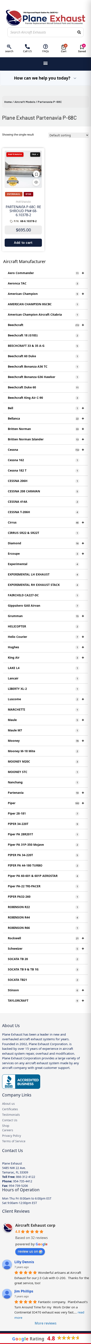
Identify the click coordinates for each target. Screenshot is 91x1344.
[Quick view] (36, 182)
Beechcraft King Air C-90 (43, 398)
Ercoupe (46, 553)
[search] (9, 46)
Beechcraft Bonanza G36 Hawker (43, 377)
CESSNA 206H (43, 481)
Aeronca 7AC (43, 283)
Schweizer (46, 948)
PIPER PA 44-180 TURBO (43, 865)
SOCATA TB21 (43, 980)
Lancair (43, 678)
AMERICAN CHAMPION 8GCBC (43, 304)
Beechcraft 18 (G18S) (43, 335)
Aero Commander (46, 273)
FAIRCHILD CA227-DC (43, 595)
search (9, 51)
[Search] (79, 32)
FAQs (45, 51)
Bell (46, 408)
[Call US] (27, 46)
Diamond (46, 543)
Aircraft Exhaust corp (35, 1225)
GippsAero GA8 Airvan (43, 605)
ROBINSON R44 (43, 917)
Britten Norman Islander (46, 439)
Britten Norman (46, 429)
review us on (28, 1251)
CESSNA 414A (43, 502)
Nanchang (43, 782)
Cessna (46, 449)
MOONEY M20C (43, 761)
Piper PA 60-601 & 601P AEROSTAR (43, 876)
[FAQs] (45, 46)
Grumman (46, 616)
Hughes (46, 647)
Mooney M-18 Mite (43, 751)
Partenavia (46, 792)
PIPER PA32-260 (43, 897)
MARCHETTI (43, 709)
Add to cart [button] (23, 243)
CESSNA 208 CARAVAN (43, 491)
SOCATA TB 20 (43, 959)
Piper (46, 803)
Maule (46, 720)
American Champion (46, 294)
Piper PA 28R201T (43, 834)
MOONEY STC (43, 772)
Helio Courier (46, 637)
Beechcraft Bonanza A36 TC (43, 366)
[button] (45, 62)
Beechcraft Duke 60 (43, 387)
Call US (27, 51)
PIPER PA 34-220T (43, 855)
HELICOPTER (43, 626)
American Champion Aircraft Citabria (43, 314)
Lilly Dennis (24, 1262)
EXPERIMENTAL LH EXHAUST (43, 574)
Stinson (46, 990)
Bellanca (46, 418)
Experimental (43, 564)
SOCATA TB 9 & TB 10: (43, 969)
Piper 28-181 (43, 813)
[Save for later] (36, 174)
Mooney (46, 740)
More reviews (46, 1323)
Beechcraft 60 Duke (43, 356)
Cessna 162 (43, 460)
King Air (46, 657)
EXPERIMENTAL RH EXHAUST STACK (43, 585)
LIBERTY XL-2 (43, 689)
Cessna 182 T (43, 470)
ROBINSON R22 (43, 907)
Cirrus (46, 522)
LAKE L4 (43, 668)
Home (8, 102)
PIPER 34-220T (43, 824)
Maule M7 (43, 730)
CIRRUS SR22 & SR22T (43, 533)
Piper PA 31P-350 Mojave (43, 845)
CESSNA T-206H (43, 512)
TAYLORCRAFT (46, 1000)
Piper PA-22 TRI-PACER (43, 886)
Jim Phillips (23, 1291)
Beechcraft (46, 325)
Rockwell (46, 938)
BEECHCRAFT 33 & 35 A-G (43, 346)
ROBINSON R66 (43, 928)
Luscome (46, 699)
